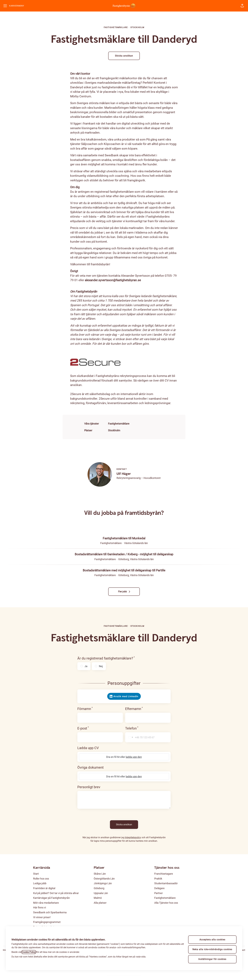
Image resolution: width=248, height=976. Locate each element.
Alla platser (100, 902)
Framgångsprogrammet (47, 922)
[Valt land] (129, 737)
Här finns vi (39, 907)
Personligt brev (88, 787)
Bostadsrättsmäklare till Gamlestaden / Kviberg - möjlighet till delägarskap (124, 554)
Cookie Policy (29, 952)
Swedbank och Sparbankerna (50, 912)
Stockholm (114, 430)
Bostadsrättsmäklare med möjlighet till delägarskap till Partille (124, 570)
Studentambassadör (166, 883)
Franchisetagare (163, 873)
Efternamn (134, 709)
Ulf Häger (124, 474)
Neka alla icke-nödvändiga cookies (212, 949)
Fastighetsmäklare (118, 423)
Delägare (159, 888)
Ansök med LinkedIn (125, 696)
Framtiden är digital (44, 888)
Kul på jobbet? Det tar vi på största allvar (56, 893)
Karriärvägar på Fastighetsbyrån (51, 897)
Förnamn (85, 709)
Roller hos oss (41, 878)
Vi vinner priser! (42, 917)
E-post (83, 728)
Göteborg (99, 888)
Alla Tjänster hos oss (166, 902)
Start (36, 873)
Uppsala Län (101, 893)
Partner (158, 893)
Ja (86, 666)
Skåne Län (100, 873)
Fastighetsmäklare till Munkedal (124, 538)
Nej (101, 666)
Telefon (131, 728)
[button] (242, 6)
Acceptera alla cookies (212, 939)
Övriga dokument (90, 767)
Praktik (158, 878)
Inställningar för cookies (212, 959)
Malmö (98, 897)
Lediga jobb (39, 883)
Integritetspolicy (133, 837)
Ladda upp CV (88, 748)
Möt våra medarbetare (46, 902)
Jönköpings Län (103, 883)
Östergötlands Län (104, 878)
